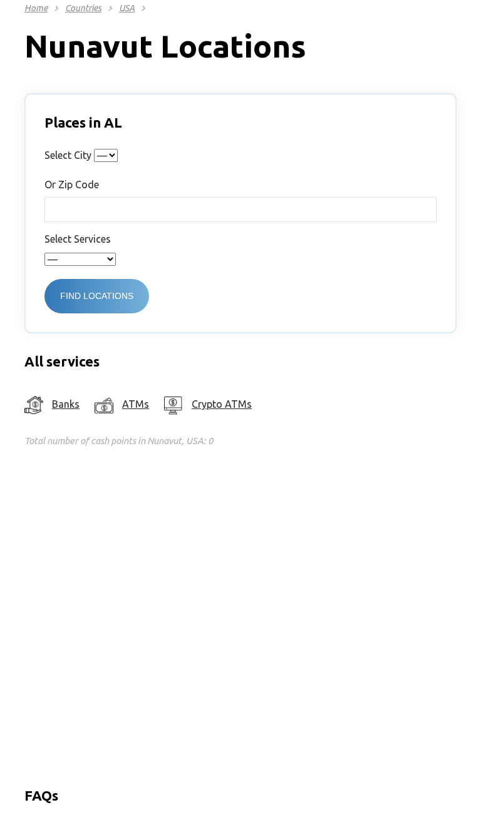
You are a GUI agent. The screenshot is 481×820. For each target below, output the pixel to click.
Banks (66, 404)
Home (36, 8)
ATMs (135, 404)
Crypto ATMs (222, 404)
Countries (83, 8)
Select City (67, 155)
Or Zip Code (71, 184)
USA (127, 8)
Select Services (77, 239)
